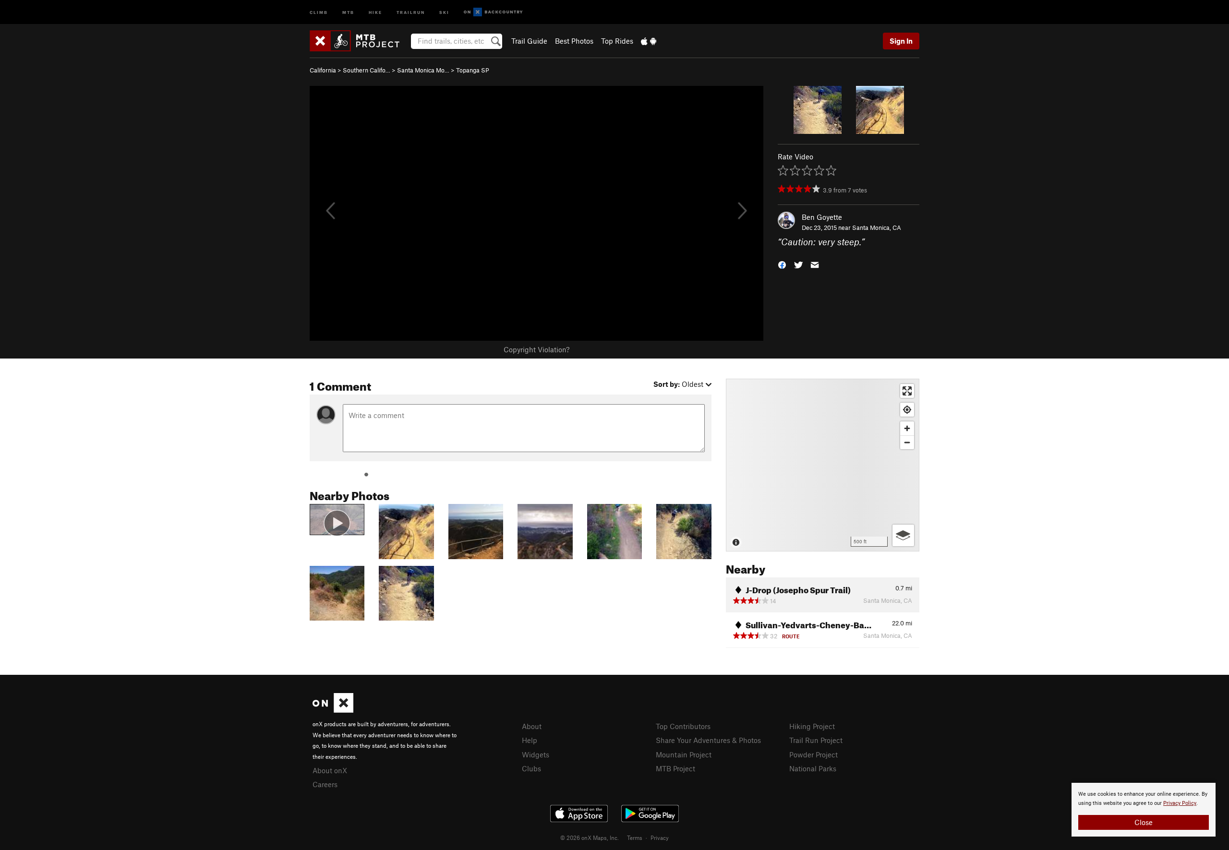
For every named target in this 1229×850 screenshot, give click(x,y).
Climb (319, 12)
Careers (325, 784)
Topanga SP (472, 70)
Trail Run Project (816, 740)
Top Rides (617, 40)
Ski (444, 12)
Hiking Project (812, 726)
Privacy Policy (1179, 803)
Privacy (660, 837)
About (532, 726)
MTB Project (675, 768)
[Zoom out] (907, 442)
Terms (634, 837)
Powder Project (813, 754)
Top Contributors (683, 726)
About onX (330, 770)
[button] (782, 264)
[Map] (822, 465)
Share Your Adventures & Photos (708, 740)
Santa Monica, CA (876, 227)
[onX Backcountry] (493, 12)
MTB (348, 12)
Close (1143, 822)
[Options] (903, 535)
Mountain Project (683, 754)
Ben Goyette (822, 217)
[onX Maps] (333, 710)
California (323, 70)
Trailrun (411, 12)
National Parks (812, 768)
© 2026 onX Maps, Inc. (589, 837)
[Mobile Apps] (648, 40)
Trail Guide (529, 40)
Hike (375, 12)
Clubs (531, 768)
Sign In (901, 40)
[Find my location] (907, 410)
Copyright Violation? (536, 349)
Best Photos (574, 40)
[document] (1143, 810)
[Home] (359, 40)
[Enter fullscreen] (907, 391)
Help (529, 740)
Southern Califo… (366, 70)
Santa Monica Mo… (423, 70)
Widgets (535, 754)
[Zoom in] (907, 428)
